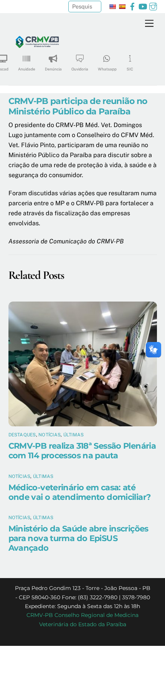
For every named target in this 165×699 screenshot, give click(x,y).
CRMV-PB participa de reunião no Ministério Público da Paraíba (77, 106)
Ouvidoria (79, 69)
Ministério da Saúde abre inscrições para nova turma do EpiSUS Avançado (78, 538)
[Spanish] (122, 6)
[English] (112, 6)
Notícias (49, 435)
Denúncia (53, 69)
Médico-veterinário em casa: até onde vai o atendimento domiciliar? (79, 492)
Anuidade (26, 69)
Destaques (22, 435)
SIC (130, 69)
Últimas (73, 435)
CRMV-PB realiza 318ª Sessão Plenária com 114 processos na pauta (82, 450)
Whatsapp (107, 69)
